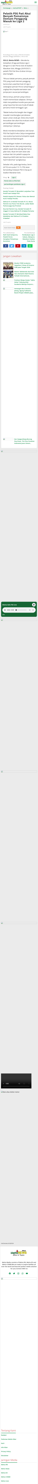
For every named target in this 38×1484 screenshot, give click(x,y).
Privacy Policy (6, 1451)
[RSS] (18, 227)
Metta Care (5, 1481)
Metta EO (4, 1473)
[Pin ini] (17, 246)
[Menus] (35, 2)
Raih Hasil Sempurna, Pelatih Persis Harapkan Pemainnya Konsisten (10, 237)
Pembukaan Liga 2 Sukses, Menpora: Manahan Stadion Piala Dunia (28, 237)
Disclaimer (4, 1455)
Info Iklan (4, 1447)
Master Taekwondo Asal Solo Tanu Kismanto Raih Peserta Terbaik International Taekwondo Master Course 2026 (24, 276)
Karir (2, 1443)
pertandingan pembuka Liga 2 (14, 184)
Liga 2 (14, 177)
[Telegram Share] (23, 246)
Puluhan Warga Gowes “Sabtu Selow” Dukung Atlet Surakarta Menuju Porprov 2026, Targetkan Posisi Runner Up (24, 284)
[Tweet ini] (11, 246)
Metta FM (4, 1465)
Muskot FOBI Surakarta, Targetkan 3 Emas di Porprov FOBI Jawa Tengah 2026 (24, 265)
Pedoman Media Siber (8, 1439)
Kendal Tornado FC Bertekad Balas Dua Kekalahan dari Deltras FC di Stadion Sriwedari (16, 216)
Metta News (5, 1469)
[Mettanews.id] (6, 2)
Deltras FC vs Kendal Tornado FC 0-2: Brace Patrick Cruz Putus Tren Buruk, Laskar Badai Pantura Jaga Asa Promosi (18, 204)
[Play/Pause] (34, 605)
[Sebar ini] (5, 246)
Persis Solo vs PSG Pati (12, 181)
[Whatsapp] (30, 246)
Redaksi (3, 1435)
